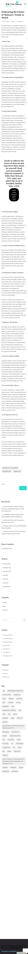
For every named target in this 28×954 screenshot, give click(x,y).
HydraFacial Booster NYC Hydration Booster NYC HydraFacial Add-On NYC (13, 727)
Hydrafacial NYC (7, 471)
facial (4, 714)
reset (14, 747)
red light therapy (6, 747)
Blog (13, 21)
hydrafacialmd (6, 731)
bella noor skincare (7, 694)
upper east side (6, 771)
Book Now (8, 6)
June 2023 (5, 575)
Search (3, 484)
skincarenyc (5, 755)
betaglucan (11, 698)
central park (10, 702)
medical (18, 739)
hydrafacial (5, 722)
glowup (15, 714)
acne (4, 690)
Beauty (5, 602)
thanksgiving (13, 767)
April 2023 (5, 583)
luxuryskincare (11, 739)
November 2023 (7, 571)
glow (9, 714)
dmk (20, 710)
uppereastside (15, 771)
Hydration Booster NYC (15, 735)
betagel (4, 698)
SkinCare (5, 610)
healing (12, 718)
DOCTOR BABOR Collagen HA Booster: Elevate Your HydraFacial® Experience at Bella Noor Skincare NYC (12, 509)
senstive (19, 747)
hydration (5, 735)
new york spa (5, 743)
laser (4, 739)
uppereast (21, 767)
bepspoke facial (17, 694)
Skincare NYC (17, 471)
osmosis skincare (19, 743)
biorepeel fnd (19, 698)
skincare (9, 751)
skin (3, 751)
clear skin (18, 702)
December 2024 (7, 563)
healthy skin (19, 718)
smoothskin (5, 767)
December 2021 (7, 586)
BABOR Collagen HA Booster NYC (15, 690)
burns (4, 702)
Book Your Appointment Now (14, 195)
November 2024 (7, 567)
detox (13, 706)
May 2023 (5, 579)
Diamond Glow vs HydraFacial (10, 468)
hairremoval (5, 718)
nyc (12, 743)
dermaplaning (5, 706)
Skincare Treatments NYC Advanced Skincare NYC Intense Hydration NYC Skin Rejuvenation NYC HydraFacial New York (14, 761)
